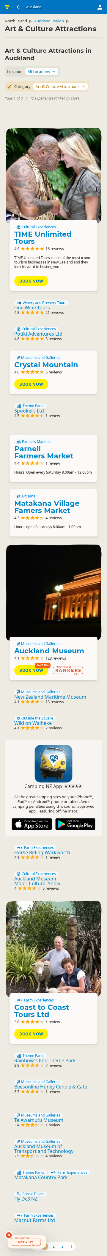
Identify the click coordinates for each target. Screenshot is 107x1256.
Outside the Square (37, 718)
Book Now (31, 281)
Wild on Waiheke (33, 723)
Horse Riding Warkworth (42, 852)
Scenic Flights (33, 1194)
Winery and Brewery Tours (44, 302)
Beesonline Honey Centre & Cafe (50, 1086)
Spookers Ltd (29, 410)
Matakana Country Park (41, 1177)
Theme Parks (33, 406)
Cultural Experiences (39, 227)
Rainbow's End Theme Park (45, 1060)
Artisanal (28, 496)
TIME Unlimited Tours (43, 238)
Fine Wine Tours (32, 307)
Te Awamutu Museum (38, 1120)
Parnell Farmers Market (43, 452)
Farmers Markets (36, 441)
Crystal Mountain (46, 364)
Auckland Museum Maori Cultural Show (37, 881)
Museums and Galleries (40, 357)
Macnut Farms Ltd (34, 1220)
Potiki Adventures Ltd (38, 334)
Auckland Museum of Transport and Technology (43, 1148)
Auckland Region (49, 21)
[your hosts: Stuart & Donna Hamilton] (53, 949)
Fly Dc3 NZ (25, 1198)
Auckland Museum (49, 650)
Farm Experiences (39, 847)
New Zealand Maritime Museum (50, 697)
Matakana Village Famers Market (46, 507)
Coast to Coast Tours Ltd (41, 1011)
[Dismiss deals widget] (9, 1235)
